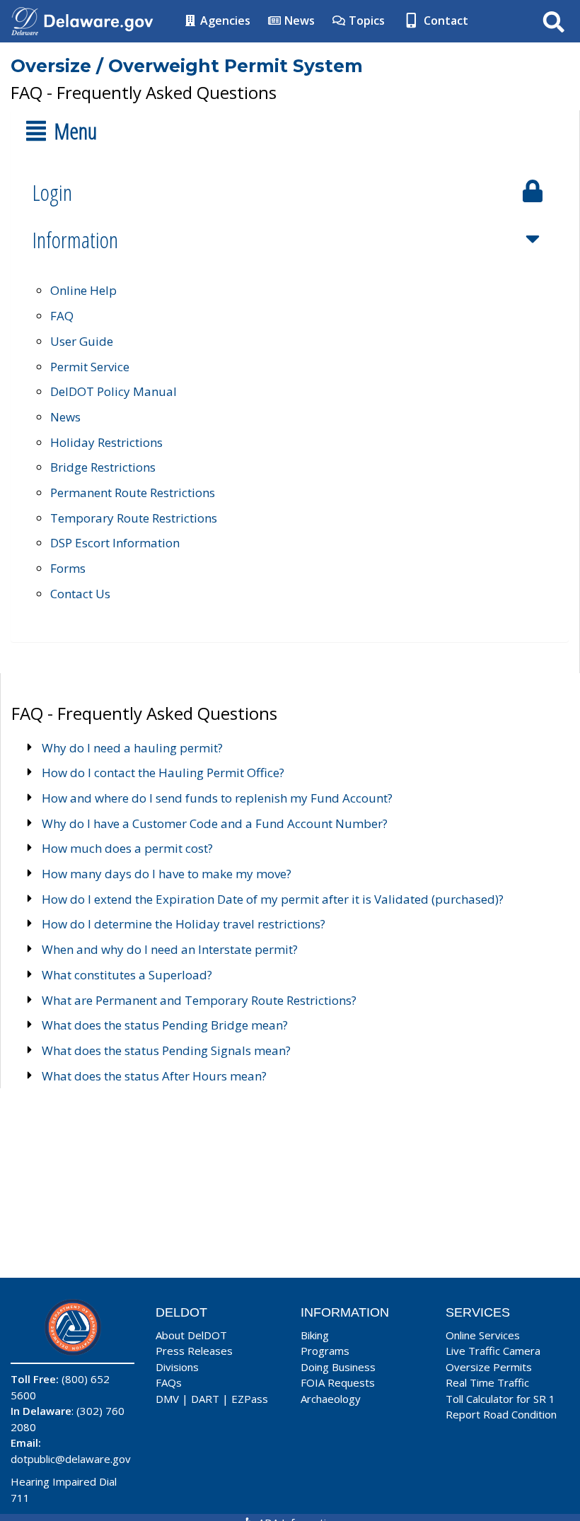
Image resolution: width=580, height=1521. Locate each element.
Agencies (223, 20)
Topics (365, 20)
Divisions (177, 1367)
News (298, 20)
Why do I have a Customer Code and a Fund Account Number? (215, 823)
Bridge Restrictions (103, 467)
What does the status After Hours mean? (154, 1076)
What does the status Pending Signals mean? (166, 1050)
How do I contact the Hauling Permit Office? (163, 772)
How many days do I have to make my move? (166, 874)
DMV (167, 1399)
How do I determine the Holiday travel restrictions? (183, 924)
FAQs (169, 1382)
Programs (325, 1351)
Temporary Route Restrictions (133, 518)
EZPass (249, 1399)
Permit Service (89, 367)
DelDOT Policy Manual (113, 391)
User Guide (81, 341)
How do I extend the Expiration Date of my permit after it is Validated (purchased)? (273, 899)
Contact (444, 20)
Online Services (483, 1335)
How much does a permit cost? (127, 848)
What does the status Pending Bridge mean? (165, 1025)
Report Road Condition (501, 1414)
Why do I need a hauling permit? (132, 748)
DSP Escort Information (115, 543)
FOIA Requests (338, 1382)
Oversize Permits (489, 1367)
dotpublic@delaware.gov (71, 1459)
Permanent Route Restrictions (132, 492)
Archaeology (331, 1399)
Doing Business (338, 1367)
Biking (315, 1335)
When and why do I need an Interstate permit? (170, 949)
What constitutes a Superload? (127, 975)
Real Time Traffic (487, 1382)
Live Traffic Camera (493, 1351)
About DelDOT (191, 1335)
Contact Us (80, 593)
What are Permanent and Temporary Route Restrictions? (199, 1000)
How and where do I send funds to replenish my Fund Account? (217, 798)
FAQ (62, 316)
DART (205, 1399)
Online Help (83, 290)
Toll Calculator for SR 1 (500, 1399)
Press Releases (194, 1351)
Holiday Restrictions (106, 442)
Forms (68, 568)
